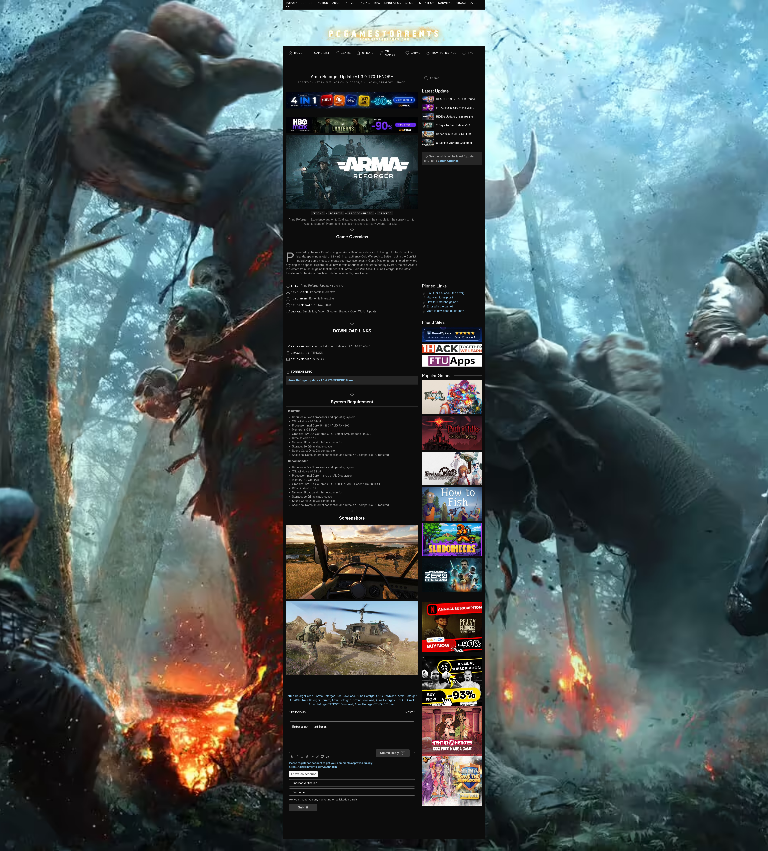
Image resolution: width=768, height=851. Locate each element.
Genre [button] (346, 53)
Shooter (352, 82)
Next (409, 712)
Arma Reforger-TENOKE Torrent (375, 704)
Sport (410, 3)
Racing (364, 3)
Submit (303, 807)
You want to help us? (440, 297)
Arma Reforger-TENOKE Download (331, 704)
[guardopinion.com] (452, 334)
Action (323, 3)
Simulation (392, 3)
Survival (445, 3)
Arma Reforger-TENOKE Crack (395, 700)
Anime (350, 3)
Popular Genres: (300, 3)
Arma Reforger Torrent (315, 700)
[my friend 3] (452, 348)
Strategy (426, 3)
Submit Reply (389, 753)
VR (288, 6)
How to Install (444, 53)
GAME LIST (322, 53)
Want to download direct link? (445, 311)
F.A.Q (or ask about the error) (445, 293)
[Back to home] (384, 28)
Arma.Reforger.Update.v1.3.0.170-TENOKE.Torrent (322, 380)
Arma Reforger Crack (300, 696)
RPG (377, 3)
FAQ (471, 53)
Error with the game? (440, 306)
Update (368, 53)
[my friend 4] (452, 361)
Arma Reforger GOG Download (376, 696)
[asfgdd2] (452, 731)
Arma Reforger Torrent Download (353, 700)
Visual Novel (466, 3)
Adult (337, 3)
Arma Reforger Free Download (335, 696)
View (452, 396)
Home (298, 53)
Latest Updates (448, 161)
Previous (298, 712)
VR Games (390, 53)
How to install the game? (442, 302)
